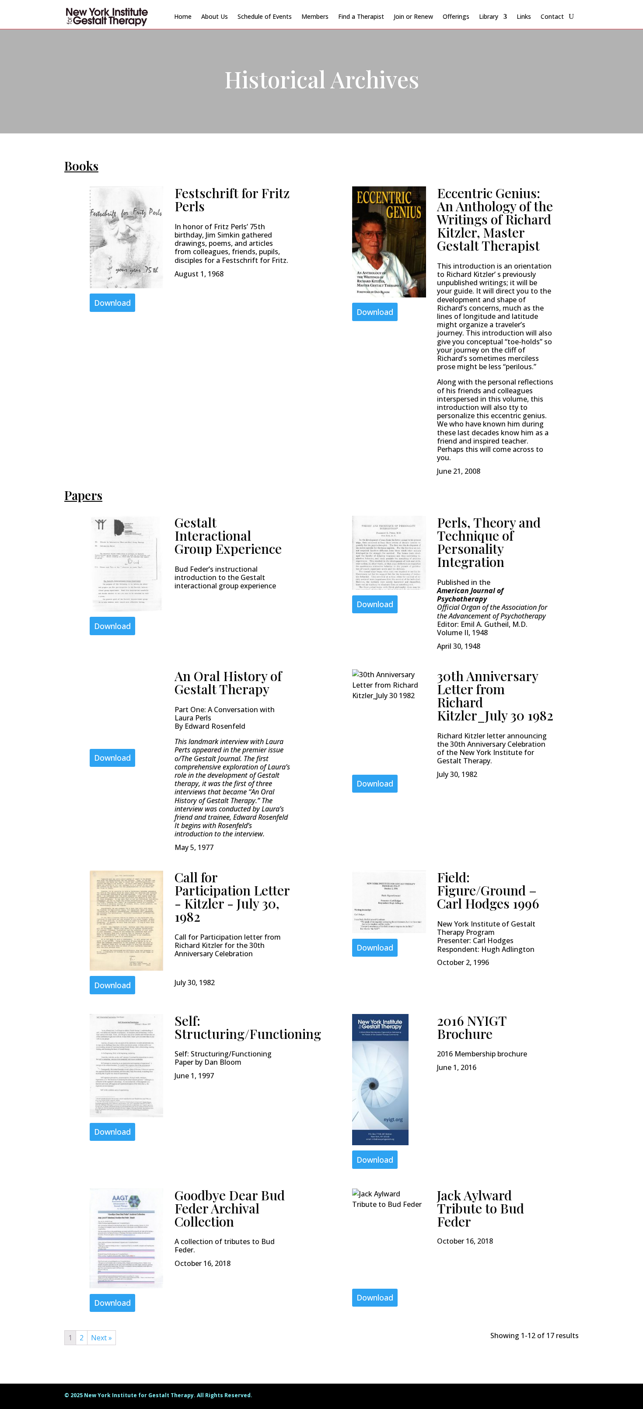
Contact (552, 16)
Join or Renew (413, 16)
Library (488, 16)
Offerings (456, 16)
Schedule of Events (265, 16)
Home (183, 16)
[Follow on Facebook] (554, 1397)
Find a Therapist (361, 16)
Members (314, 16)
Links (524, 16)
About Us (214, 16)
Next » (101, 1338)
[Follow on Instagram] (572, 1397)
